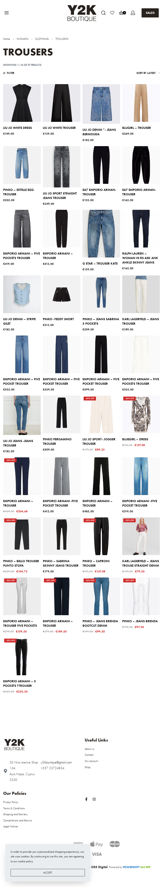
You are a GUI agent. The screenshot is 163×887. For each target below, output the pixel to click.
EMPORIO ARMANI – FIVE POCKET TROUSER (21, 381)
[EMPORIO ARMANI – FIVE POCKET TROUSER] (22, 354)
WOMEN (22, 39)
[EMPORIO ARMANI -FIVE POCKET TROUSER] (61, 476)
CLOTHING (42, 39)
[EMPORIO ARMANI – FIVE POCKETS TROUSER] (22, 229)
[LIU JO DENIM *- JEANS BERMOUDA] (101, 104)
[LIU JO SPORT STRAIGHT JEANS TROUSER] (61, 166)
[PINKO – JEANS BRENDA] (141, 596)
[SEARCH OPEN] (103, 12)
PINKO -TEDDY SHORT (58, 319)
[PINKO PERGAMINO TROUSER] (61, 414)
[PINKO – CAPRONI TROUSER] (101, 536)
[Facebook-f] (86, 799)
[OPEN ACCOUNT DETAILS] (133, 12)
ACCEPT (47, 872)
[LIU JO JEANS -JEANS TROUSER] (22, 415)
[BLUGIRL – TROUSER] (141, 103)
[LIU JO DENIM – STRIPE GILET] (22, 294)
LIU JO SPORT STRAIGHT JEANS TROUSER (60, 195)
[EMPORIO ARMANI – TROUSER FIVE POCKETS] (22, 596)
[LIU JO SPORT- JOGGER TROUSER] (101, 414)
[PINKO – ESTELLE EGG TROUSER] (22, 165)
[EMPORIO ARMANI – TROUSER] (61, 229)
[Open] (112, 12)
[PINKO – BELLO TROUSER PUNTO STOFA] (22, 536)
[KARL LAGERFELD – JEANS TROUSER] (141, 294)
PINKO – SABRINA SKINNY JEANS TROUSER (61, 563)
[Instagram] (94, 799)
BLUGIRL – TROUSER (136, 128)
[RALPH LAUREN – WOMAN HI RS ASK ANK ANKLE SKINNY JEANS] (141, 229)
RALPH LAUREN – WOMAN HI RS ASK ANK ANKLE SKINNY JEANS (140, 258)
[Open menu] (6, 12)
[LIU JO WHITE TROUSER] (61, 103)
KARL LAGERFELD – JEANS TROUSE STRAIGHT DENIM (140, 563)
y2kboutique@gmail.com (56, 762)
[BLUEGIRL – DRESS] (141, 414)
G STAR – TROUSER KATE (100, 263)
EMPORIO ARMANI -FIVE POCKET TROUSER (60, 503)
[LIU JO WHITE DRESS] (22, 103)
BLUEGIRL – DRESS (135, 439)
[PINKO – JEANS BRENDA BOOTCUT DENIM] (101, 596)
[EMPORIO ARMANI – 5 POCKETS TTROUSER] (22, 656)
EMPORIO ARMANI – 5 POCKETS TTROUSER (19, 683)
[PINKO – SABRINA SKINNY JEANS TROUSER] (61, 536)
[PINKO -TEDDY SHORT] (61, 294)
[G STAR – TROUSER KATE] (101, 234)
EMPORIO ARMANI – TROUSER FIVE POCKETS (20, 623)
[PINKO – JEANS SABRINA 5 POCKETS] (101, 294)
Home (6, 39)
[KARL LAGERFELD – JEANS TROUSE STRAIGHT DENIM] (141, 536)
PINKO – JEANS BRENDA (140, 621)
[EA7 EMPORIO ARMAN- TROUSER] (101, 165)
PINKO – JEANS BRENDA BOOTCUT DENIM (100, 623)
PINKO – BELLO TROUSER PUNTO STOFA (21, 563)
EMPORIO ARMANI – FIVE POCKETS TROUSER (21, 255)
